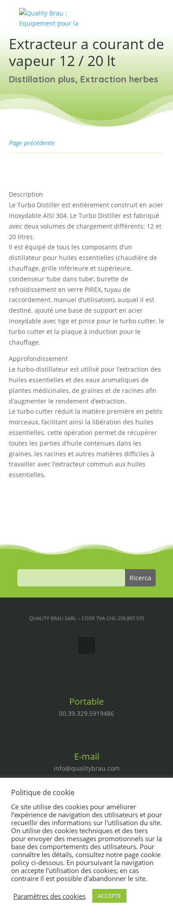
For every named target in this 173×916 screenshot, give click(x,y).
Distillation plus (42, 79)
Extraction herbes (119, 79)
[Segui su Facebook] (86, 645)
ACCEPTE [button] (109, 896)
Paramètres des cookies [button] (49, 896)
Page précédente (32, 143)
